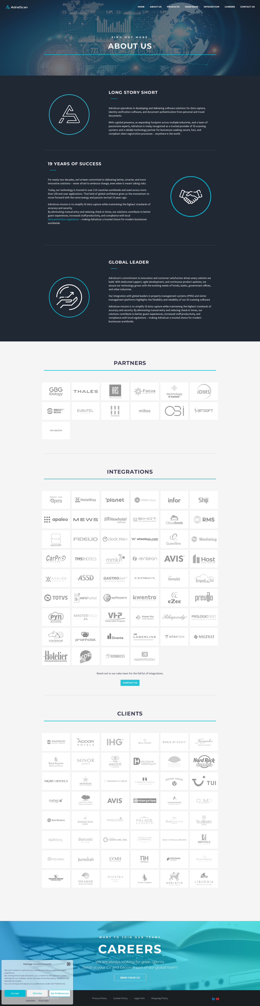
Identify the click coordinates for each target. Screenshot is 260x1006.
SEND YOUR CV (130, 977)
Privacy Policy (44, 1000)
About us (156, 6)
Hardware (191, 6)
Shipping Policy (159, 998)
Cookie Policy (31, 1000)
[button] (68, 964)
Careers (230, 6)
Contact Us (247, 6)
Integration (211, 6)
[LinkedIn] (213, 998)
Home (141, 6)
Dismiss (37, 993)
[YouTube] (217, 998)
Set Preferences (60, 993)
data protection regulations (63, 219)
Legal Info (139, 998)
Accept (15, 993)
